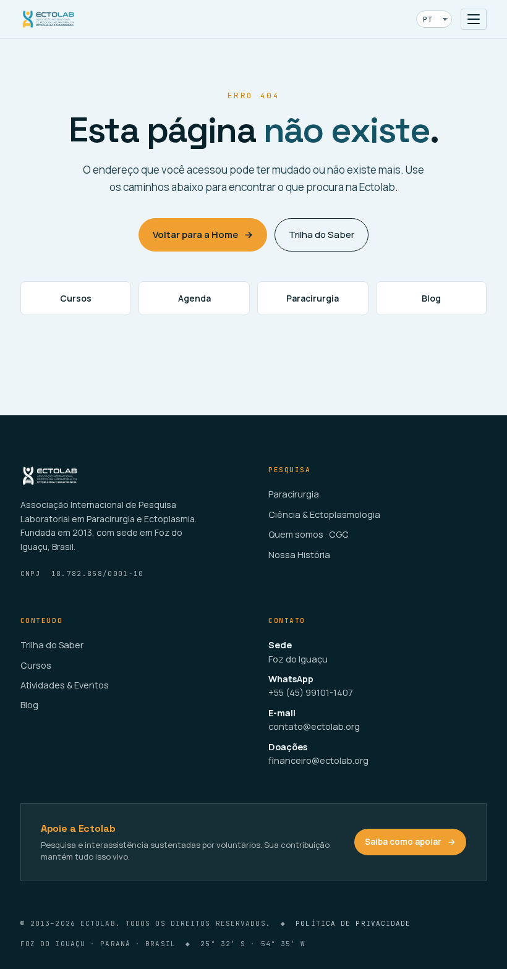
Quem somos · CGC (308, 534)
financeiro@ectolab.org (318, 760)
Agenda (194, 298)
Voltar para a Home (203, 234)
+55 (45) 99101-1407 (310, 692)
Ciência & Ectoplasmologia (324, 514)
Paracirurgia (312, 298)
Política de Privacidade (353, 923)
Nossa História (299, 555)
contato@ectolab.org (314, 726)
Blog (431, 298)
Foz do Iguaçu (298, 659)
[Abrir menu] (474, 19)
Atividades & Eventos (64, 685)
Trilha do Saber (321, 234)
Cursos (76, 298)
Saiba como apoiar (410, 841)
